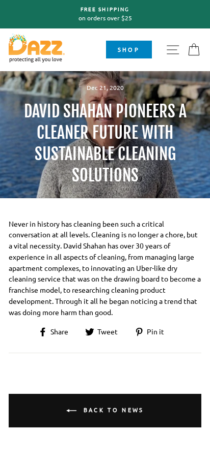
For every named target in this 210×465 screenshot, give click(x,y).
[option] (105, 14)
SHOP (129, 49)
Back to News (112, 409)
